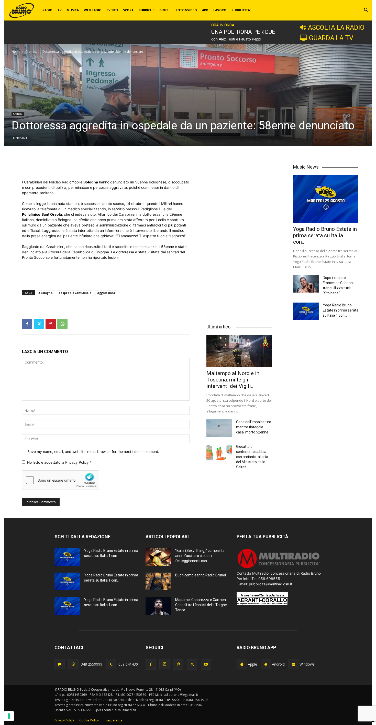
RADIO (47, 10)
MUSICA (73, 10)
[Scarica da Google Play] (266, 664)
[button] (366, 10)
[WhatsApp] (62, 324)
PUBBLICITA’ (241, 10)
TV (60, 10)
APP (205, 10)
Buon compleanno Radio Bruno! (200, 575)
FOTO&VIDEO (186, 10)
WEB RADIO (93, 10)
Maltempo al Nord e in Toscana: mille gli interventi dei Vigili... (232, 379)
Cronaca (31, 51)
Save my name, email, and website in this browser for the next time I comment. (93, 451)
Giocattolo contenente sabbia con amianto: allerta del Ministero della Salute (252, 456)
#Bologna (45, 293)
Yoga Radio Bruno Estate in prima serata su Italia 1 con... (325, 235)
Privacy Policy (77, 462)
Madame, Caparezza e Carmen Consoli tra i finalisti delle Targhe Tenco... (201, 605)
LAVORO (219, 10)
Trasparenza (113, 720)
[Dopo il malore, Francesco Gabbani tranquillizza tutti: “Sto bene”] (306, 284)
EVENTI (112, 10)
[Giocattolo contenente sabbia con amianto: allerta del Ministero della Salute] (219, 453)
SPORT (128, 10)
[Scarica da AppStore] (242, 664)
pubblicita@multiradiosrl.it (270, 584)
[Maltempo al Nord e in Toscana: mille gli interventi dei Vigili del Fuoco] (239, 351)
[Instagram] (164, 664)
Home (16, 51)
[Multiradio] (279, 568)
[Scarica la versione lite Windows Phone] (293, 664)
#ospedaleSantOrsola (75, 293)
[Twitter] (39, 324)
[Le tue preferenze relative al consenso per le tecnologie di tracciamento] (9, 716)
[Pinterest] (51, 324)
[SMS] (59, 664)
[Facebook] (27, 324)
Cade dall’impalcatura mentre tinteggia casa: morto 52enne (253, 427)
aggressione (106, 293)
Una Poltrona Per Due (243, 32)
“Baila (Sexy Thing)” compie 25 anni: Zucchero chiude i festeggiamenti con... (200, 555)
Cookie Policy (89, 720)
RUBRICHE (146, 10)
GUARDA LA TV (331, 38)
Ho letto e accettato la (59, 462)
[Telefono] (111, 664)
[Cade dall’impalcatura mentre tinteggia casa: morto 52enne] (219, 428)
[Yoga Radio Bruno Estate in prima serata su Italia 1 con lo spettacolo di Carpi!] (325, 198)
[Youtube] (206, 664)
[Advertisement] (105, 166)
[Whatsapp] (73, 664)
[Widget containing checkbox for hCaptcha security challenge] (60, 480)
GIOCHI (165, 10)
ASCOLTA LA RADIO (336, 27)
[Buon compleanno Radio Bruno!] (158, 581)
